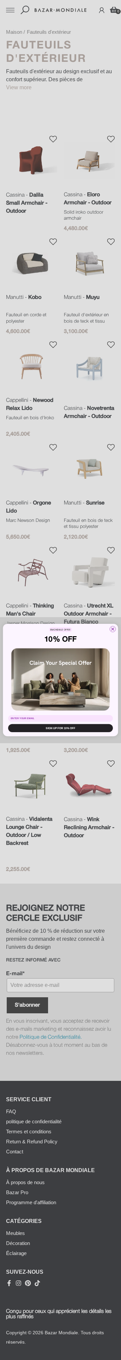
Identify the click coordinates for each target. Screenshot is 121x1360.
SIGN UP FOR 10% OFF (60, 727)
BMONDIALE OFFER (60, 629)
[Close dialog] (113, 629)
